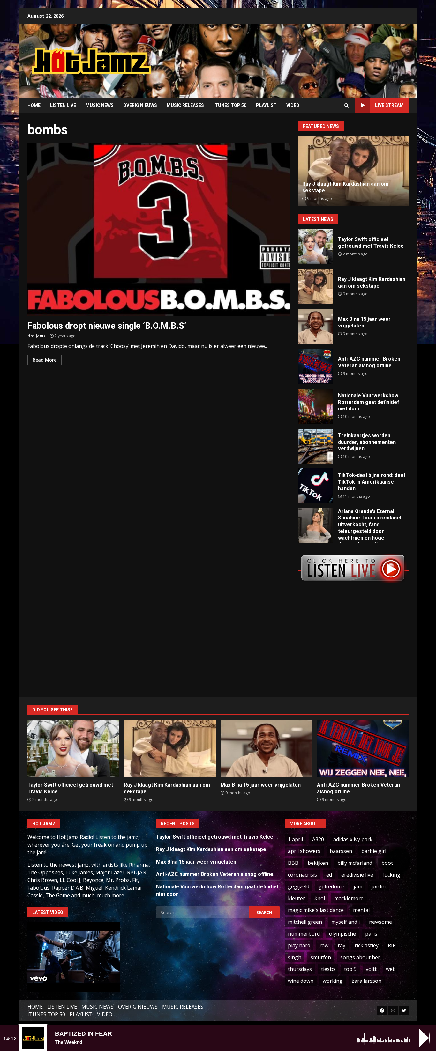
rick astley (367, 945)
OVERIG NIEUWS (140, 105)
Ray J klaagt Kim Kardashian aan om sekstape (315, 286)
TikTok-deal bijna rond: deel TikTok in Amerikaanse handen (315, 485)
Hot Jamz (36, 336)
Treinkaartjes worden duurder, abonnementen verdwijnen (315, 446)
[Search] (346, 105)
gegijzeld (298, 886)
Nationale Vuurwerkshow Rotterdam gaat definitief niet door (315, 406)
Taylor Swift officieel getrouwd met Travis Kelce (315, 246)
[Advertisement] (299, 55)
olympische (342, 933)
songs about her (360, 957)
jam (358, 886)
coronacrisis (302, 874)
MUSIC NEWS (100, 105)
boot (387, 862)
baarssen (341, 851)
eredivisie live (357, 874)
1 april (295, 839)
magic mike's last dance (316, 910)
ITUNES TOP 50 (230, 105)
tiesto (328, 969)
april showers (304, 851)
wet (390, 969)
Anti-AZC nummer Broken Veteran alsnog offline (315, 366)
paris (371, 933)
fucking (391, 874)
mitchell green (305, 921)
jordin (379, 886)
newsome (380, 921)
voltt (371, 969)
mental (361, 910)
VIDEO (292, 105)
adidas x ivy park (352, 839)
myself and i (345, 921)
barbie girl (373, 851)
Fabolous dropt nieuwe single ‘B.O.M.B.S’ (158, 229)
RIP (392, 945)
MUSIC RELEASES (185, 105)
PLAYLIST (266, 105)
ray (341, 945)
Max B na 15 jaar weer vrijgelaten (315, 326)
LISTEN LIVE (63, 105)
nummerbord (304, 933)
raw (323, 945)
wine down (300, 980)
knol (319, 898)
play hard (299, 945)
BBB (293, 862)
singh (294, 957)
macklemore (349, 898)
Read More (44, 360)
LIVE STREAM (389, 105)
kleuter (296, 898)
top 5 (350, 969)
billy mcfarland (354, 862)
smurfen (321, 957)
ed (329, 874)
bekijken (318, 862)
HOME (34, 105)
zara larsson (366, 980)
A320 (318, 839)
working (332, 980)
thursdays (300, 969)
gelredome (331, 886)
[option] (353, 171)
